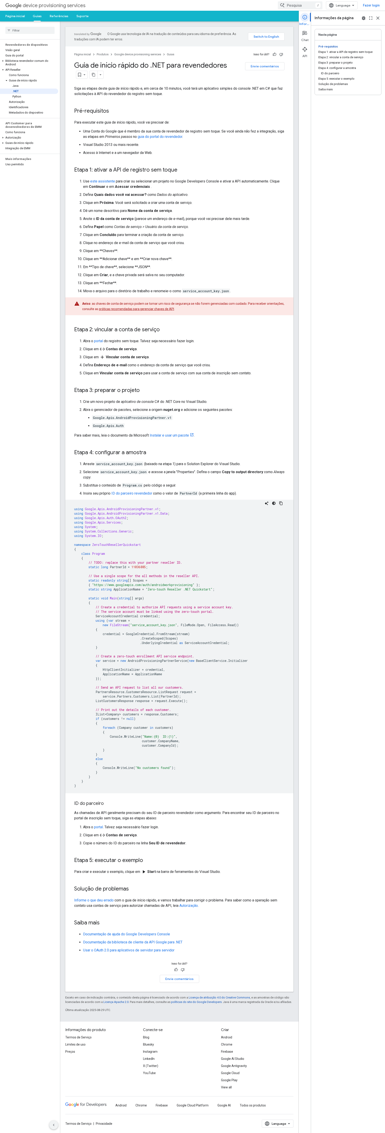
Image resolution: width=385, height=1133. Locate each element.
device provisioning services (54, 5)
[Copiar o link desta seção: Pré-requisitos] (113, 111)
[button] (29, 62)
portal (98, 341)
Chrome (226, 1044)
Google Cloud (230, 1073)
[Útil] (274, 54)
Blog (146, 1037)
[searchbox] (30, 30)
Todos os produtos (253, 1105)
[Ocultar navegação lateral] (53, 1125)
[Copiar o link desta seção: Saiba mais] (104, 923)
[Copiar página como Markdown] (94, 75)
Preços (70, 1051)
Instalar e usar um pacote (169, 435)
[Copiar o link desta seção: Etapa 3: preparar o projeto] (144, 390)
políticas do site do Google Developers (196, 1002)
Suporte (82, 16)
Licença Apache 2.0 (116, 1002)
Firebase (227, 1051)
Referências (59, 16)
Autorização (188, 905)
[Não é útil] (281, 54)
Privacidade (104, 1123)
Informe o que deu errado (94, 900)
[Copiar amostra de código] (281, 503)
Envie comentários (265, 66)
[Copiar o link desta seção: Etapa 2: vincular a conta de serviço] (164, 330)
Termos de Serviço (78, 1037)
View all (226, 1087)
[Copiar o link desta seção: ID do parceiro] (108, 803)
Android (226, 1037)
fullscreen (370, 18)
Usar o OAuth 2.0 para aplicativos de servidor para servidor (128, 950)
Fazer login (371, 5)
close (378, 18)
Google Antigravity (234, 1066)
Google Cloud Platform (193, 1105)
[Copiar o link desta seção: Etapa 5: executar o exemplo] (147, 860)
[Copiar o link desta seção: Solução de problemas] (133, 889)
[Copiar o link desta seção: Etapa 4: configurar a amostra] (150, 453)
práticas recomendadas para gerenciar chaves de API (136, 309)
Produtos (103, 54)
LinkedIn (149, 1059)
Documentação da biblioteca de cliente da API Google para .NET (132, 942)
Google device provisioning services (137, 54)
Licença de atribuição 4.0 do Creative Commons (219, 997)
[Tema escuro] (273, 503)
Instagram (150, 1051)
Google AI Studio (232, 1059)
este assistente (102, 181)
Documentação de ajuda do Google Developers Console (126, 934)
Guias (37, 16)
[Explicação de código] (266, 503)
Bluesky (148, 1044)
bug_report (363, 18)
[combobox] (300, 5)
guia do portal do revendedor (160, 137)
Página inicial (15, 16)
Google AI (224, 1105)
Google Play (229, 1080)
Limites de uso (75, 1044)
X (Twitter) (150, 1066)
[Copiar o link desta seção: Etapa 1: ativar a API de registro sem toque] (181, 170)
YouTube (149, 1073)
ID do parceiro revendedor (131, 493)
